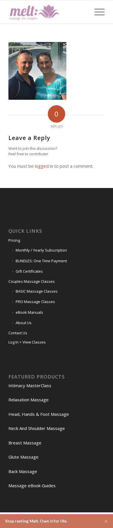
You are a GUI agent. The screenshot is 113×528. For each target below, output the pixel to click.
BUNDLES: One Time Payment (41, 260)
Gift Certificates (29, 271)
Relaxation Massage (28, 400)
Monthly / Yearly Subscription (41, 250)
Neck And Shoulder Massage (36, 428)
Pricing (14, 240)
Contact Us (17, 332)
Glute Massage (23, 457)
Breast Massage (24, 443)
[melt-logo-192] (46, 11)
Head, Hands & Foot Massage (38, 414)
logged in (44, 166)
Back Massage (22, 471)
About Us (24, 322)
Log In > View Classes (27, 342)
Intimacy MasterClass (29, 385)
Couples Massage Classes (31, 281)
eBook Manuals (29, 312)
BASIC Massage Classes (37, 291)
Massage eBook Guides (32, 485)
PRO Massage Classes (35, 301)
